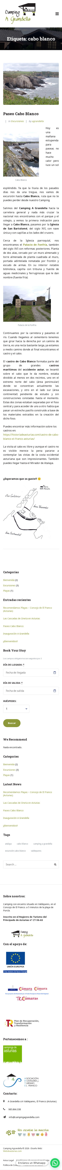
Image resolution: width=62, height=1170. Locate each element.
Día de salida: (13, 682)
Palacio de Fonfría (35, 244)
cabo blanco (22, 843)
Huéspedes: (9, 701)
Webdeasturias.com (12, 1151)
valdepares (36, 850)
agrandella (38, 121)
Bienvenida (8, 579)
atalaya (8, 843)
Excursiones (17, 121)
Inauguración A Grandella (16, 633)
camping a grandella (42, 843)
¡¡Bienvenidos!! (10, 641)
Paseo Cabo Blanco (21, 113)
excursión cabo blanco (15, 850)
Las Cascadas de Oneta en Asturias (21, 618)
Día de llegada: (13, 664)
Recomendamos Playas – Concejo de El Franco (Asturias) (27, 609)
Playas (6, 590)
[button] (55, 1163)
